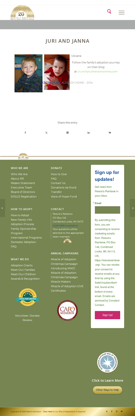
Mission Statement (23, 183)
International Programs (26, 237)
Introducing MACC (63, 268)
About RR (17, 178)
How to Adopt (20, 215)
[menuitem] (121, 12)
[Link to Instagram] (116, 411)
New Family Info (21, 219)
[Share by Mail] (109, 132)
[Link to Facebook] (111, 411)
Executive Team (21, 187)
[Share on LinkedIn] (88, 132)
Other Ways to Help (107, 389)
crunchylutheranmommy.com (98, 71)
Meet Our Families (23, 269)
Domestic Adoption (23, 242)
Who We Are (19, 174)
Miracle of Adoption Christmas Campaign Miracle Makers (64, 277)
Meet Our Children (23, 274)
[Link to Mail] (121, 411)
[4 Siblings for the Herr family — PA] (132, 208)
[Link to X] (106, 411)
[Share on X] (46, 132)
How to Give (59, 174)
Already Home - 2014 (77, 82)
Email (98, 203)
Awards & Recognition (25, 278)
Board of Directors (23, 192)
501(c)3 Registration (24, 196)
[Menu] (119, 12)
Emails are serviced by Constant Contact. (107, 300)
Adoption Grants (21, 265)
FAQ (13, 246)
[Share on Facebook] (25, 132)
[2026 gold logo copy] (39, 12)
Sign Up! (107, 315)
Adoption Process (22, 224)
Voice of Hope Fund (64, 196)
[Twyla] (2, 208)
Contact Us (58, 183)
